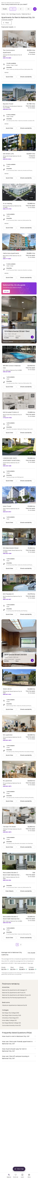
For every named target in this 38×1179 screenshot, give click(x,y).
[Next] (35, 9)
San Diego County (15, 14)
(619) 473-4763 (7, 208)
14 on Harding (7, 203)
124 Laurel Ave (7, 735)
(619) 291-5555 (7, 371)
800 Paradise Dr (8, 594)
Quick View (9, 76)
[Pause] (34, 298)
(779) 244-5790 (7, 417)
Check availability (26, 76)
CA (7, 14)
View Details (9, 891)
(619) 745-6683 (7, 58)
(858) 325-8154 (7, 880)
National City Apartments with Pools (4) (13, 992)
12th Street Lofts (8, 153)
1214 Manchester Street (10, 548)
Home (3, 14)
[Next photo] (34, 39)
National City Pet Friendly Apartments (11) (14, 997)
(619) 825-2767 (7, 109)
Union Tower (7, 506)
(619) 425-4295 (7, 465)
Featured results (7, 27)
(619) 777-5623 (7, 258)
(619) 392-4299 (7, 553)
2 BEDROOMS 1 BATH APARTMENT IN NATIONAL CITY (11, 460)
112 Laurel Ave (7, 781)
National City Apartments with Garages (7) (14, 990)
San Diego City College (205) (10, 1013)
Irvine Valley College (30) (9, 1020)
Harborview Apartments (11, 253)
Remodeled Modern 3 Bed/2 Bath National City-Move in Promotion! (12, 875)
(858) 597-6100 (7, 694)
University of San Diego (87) (10, 1018)
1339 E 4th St (7, 689)
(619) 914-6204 (7, 159)
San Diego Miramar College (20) (11, 1023)
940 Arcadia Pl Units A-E (11, 412)
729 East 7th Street (9, 826)
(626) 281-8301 (7, 511)
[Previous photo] (3, 39)
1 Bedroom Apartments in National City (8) (14, 1005)
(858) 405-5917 (7, 599)
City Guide (31, 953)
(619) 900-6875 (7, 740)
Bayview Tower (8, 104)
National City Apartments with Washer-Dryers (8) (16, 995)
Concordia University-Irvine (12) (11, 1025)
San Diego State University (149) (11, 1015)
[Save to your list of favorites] (32, 33)
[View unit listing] (32, 337)
